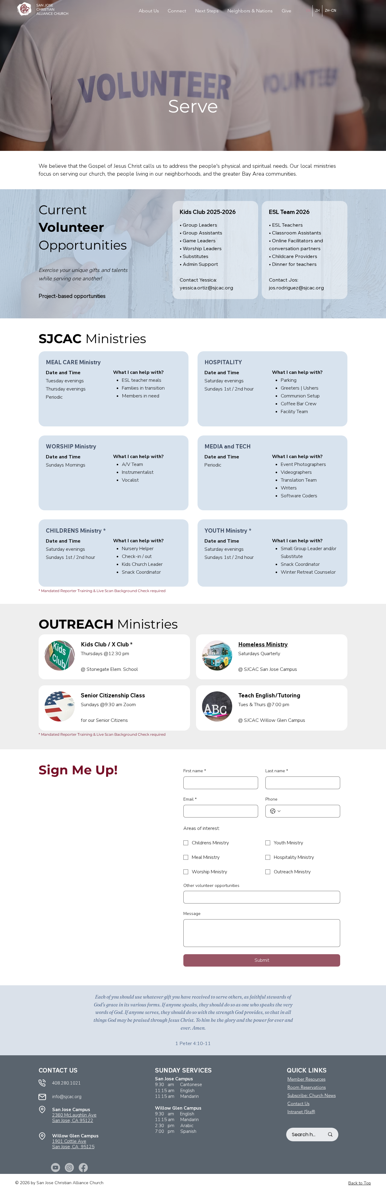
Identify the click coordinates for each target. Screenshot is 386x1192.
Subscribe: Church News (311, 1095)
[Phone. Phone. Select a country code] (275, 811)
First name (194, 771)
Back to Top (359, 1183)
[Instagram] (69, 1167)
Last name (276, 771)
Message (192, 913)
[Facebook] (83, 1167)
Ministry (263, 644)
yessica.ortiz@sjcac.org (206, 288)
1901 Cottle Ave (69, 1141)
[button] (151, 10)
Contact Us (298, 1103)
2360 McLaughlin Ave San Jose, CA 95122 (74, 1117)
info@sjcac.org (66, 1097)
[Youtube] (55, 1167)
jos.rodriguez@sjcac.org (296, 288)
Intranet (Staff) (301, 1111)
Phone (271, 799)
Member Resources (306, 1079)
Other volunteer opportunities (211, 885)
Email (190, 799)
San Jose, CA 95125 (73, 1147)
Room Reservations (306, 1087)
